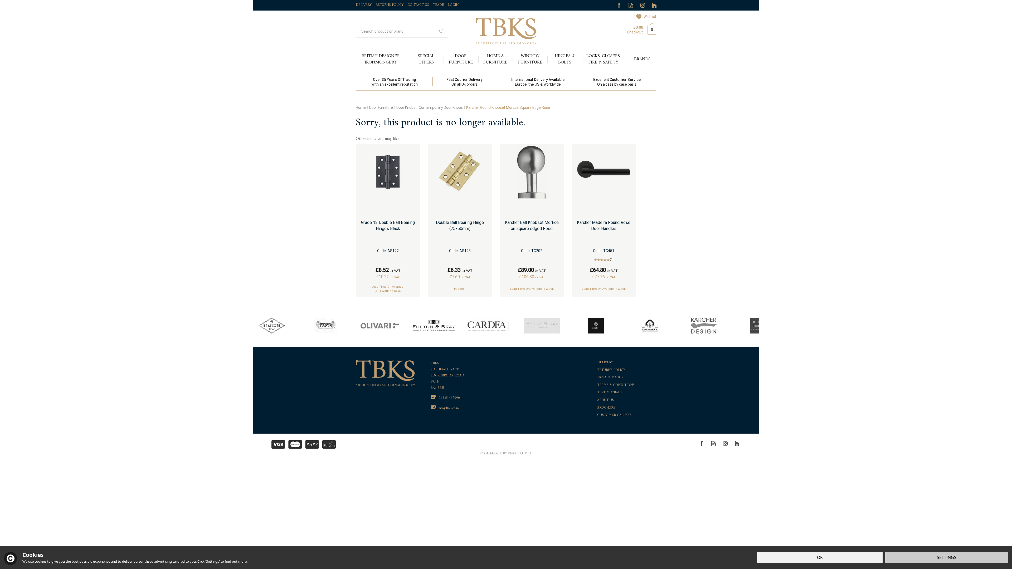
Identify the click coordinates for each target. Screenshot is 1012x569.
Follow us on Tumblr (654, 5)
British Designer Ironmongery (381, 59)
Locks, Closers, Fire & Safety (603, 59)
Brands (642, 59)
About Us (605, 400)
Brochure (606, 407)
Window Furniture (530, 59)
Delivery (605, 362)
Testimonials (609, 392)
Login (453, 5)
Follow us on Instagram (642, 5)
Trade (438, 5)
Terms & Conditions (616, 385)
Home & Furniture (495, 59)
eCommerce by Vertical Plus (506, 453)
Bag (650, 29)
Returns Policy (611, 370)
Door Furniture (461, 59)
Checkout (635, 32)
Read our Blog (630, 5)
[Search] (441, 31)
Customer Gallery (614, 415)
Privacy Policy (610, 377)
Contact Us (418, 5)
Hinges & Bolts (565, 59)
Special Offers (426, 59)
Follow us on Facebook (619, 5)
